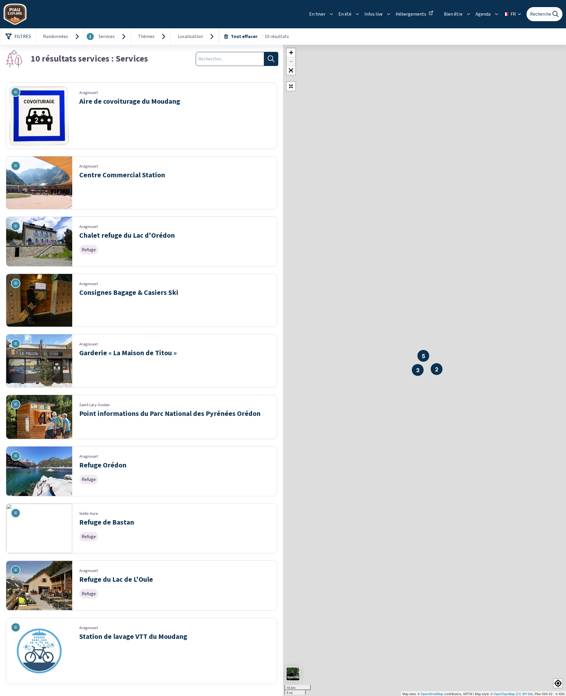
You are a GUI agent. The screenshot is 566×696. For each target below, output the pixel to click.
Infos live (373, 14)
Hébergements (411, 14)
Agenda (483, 14)
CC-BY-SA (524, 693)
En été (344, 14)
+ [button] (291, 52)
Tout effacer (244, 36)
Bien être (453, 14)
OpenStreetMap (432, 693)
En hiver (317, 14)
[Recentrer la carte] (291, 86)
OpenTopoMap (504, 693)
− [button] (291, 61)
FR (513, 14)
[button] (291, 70)
